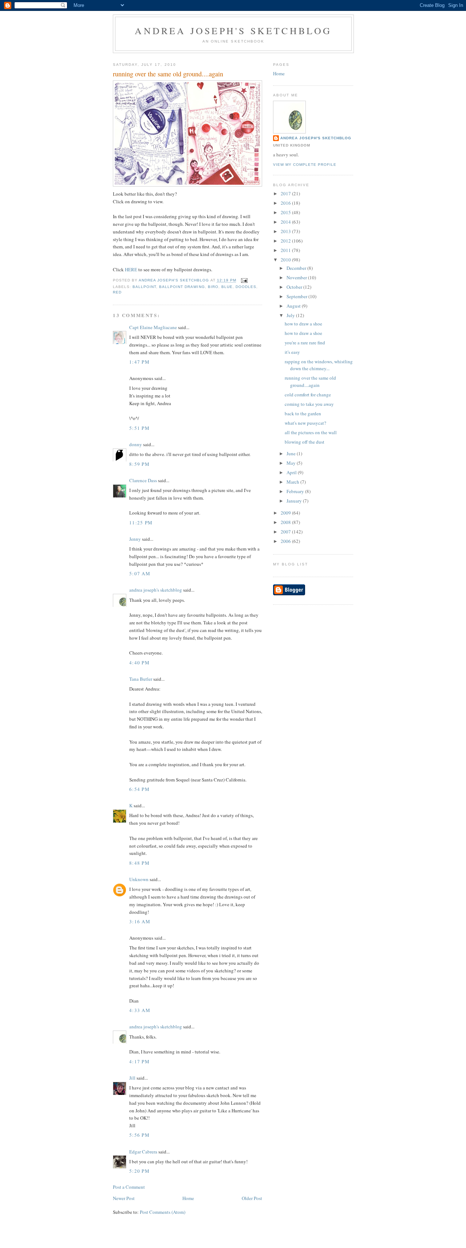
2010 (286, 259)
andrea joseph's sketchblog (233, 30)
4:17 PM (139, 1061)
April (292, 472)
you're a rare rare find (305, 342)
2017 (286, 193)
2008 (286, 522)
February (296, 491)
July (291, 315)
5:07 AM (139, 573)
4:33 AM (139, 1010)
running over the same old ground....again (310, 381)
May (292, 463)
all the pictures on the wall (311, 432)
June (292, 453)
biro (213, 287)
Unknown (139, 879)
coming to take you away (309, 404)
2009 (286, 512)
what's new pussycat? (305, 423)
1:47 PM (139, 362)
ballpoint (144, 287)
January (295, 500)
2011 (286, 250)
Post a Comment (129, 1187)
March (293, 482)
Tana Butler (140, 679)
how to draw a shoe (303, 323)
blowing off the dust (304, 442)
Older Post (252, 1198)
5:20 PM (139, 1171)
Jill (132, 1078)
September (297, 296)
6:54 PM (139, 789)
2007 (286, 531)
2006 (286, 541)
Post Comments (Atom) (162, 1212)
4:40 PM (139, 662)
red (117, 292)
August (294, 306)
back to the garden (303, 413)
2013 (286, 231)
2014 (286, 222)
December (297, 268)
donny (135, 444)
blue (227, 287)
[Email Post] (244, 281)
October (295, 287)
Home (188, 1198)
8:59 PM (139, 464)
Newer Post (124, 1198)
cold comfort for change (308, 394)
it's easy (292, 352)
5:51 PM (139, 428)
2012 (286, 240)
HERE (131, 269)
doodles (246, 287)
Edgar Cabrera (143, 1151)
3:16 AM (139, 921)
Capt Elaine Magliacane (153, 327)
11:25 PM (141, 522)
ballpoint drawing (182, 287)
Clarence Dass (143, 480)
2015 (286, 212)
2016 (286, 203)
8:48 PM (139, 863)
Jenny (135, 539)
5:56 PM (139, 1135)
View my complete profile (304, 165)
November (297, 277)
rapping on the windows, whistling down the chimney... (319, 365)
